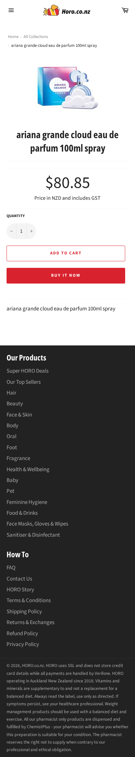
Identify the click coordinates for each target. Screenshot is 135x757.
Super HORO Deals (27, 371)
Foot (12, 448)
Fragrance (18, 458)
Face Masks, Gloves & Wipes (37, 524)
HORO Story (20, 590)
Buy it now (66, 275)
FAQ (11, 568)
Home (13, 37)
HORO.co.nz (33, 665)
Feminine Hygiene (27, 502)
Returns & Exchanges (30, 622)
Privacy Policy (23, 644)
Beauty (15, 404)
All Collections (36, 37)
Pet (10, 491)
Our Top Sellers (24, 382)
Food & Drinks (22, 513)
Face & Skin (19, 415)
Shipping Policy (24, 612)
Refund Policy (22, 633)
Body (12, 426)
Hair (11, 393)
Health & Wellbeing (28, 469)
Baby (12, 480)
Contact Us (19, 579)
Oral (11, 436)
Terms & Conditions (29, 600)
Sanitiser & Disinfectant (33, 535)
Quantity (16, 216)
